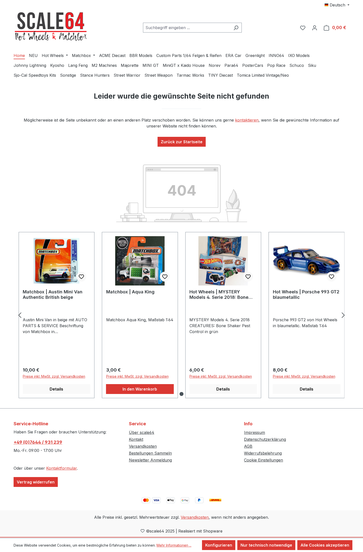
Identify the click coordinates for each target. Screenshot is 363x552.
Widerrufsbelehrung (263, 453)
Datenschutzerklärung (265, 439)
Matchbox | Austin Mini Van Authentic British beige (52, 294)
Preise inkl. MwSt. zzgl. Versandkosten (54, 376)
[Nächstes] (343, 315)
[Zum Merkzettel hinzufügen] (81, 277)
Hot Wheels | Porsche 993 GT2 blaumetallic (306, 294)
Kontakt (136, 439)
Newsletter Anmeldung (150, 460)
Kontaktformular (61, 468)
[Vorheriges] (19, 315)
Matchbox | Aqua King (130, 291)
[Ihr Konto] (315, 28)
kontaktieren (247, 120)
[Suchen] (236, 28)
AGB (248, 446)
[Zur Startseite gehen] (51, 27)
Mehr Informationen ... (174, 545)
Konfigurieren (218, 545)
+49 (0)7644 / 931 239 (38, 442)
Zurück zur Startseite (181, 141)
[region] (181, 315)
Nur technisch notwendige (266, 545)
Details (56, 389)
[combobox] (186, 28)
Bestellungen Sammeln (150, 453)
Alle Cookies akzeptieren (325, 545)
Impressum (254, 432)
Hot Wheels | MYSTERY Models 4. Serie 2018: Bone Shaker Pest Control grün (218, 294)
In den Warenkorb (139, 389)
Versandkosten (143, 446)
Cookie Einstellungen (263, 460)
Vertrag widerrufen (36, 482)
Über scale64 (141, 432)
